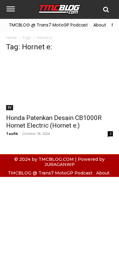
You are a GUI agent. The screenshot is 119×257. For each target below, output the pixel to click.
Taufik (12, 133)
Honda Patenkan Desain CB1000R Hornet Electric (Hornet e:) (54, 121)
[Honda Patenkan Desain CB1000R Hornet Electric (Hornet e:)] (59, 84)
